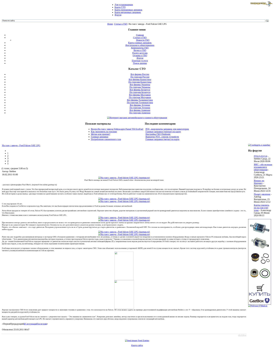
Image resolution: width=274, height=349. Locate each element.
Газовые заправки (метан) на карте (162, 139)
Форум (118, 15)
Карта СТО (120, 7)
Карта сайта (137, 345)
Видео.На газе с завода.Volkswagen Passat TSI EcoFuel (117, 129)
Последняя (41, 324)
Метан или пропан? (100, 134)
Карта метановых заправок (128, 12)
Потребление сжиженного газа (106, 139)
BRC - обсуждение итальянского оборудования (263, 167)
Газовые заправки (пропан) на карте (163, 131)
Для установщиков (124, 4)
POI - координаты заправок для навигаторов (167, 129)
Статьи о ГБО (120, 24)
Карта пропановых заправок (128, 10)
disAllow (242, 335)
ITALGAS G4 (260, 156)
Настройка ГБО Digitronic (158, 134)
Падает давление (262, 194)
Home (110, 24)
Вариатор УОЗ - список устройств (162, 137)
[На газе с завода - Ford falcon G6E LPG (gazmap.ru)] (124, 177)
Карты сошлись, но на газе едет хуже (262, 207)
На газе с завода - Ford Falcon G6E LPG (21, 145)
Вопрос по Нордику (259, 181)
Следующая (30, 324)
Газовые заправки (99, 137)
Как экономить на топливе (104, 131)
